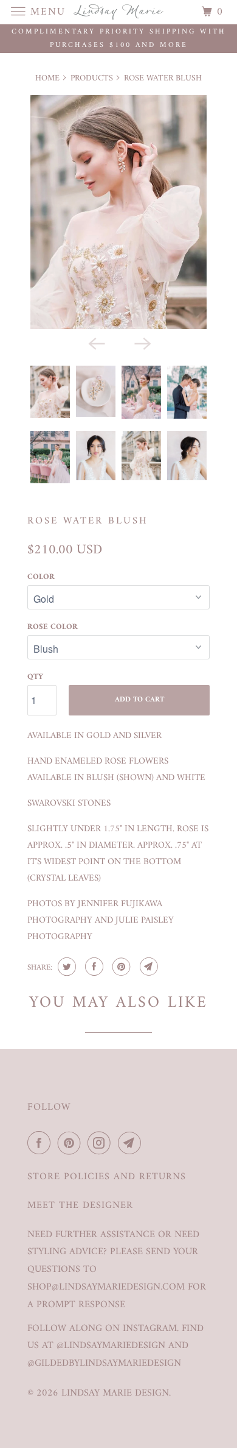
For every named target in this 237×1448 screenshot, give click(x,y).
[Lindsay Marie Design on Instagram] (101, 1143)
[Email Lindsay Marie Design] (132, 1143)
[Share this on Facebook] (92, 966)
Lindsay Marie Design (115, 1393)
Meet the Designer (80, 1206)
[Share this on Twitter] (65, 966)
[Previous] (95, 342)
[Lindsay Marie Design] (119, 12)
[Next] (141, 342)
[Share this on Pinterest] (120, 966)
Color (41, 577)
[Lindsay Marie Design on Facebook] (41, 1143)
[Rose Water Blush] (118, 212)
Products (91, 78)
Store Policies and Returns (106, 1177)
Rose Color (52, 627)
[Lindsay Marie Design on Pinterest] (72, 1143)
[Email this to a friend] (147, 966)
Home (47, 78)
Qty (35, 677)
